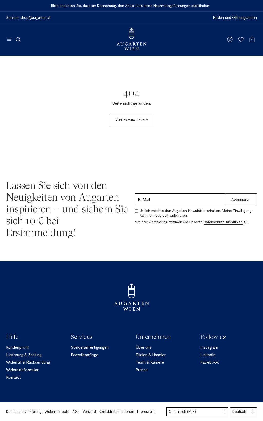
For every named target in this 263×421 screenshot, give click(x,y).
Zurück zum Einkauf (132, 120)
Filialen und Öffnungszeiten (235, 17)
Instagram (209, 347)
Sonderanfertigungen (90, 347)
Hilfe (12, 337)
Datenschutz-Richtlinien (223, 222)
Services (81, 337)
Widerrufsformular (22, 369)
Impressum (146, 411)
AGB (76, 411)
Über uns (143, 347)
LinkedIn (207, 354)
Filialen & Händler (151, 354)
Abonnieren (240, 199)
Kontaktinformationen (116, 411)
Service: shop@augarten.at (28, 17)
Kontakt (13, 376)
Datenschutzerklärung (24, 411)
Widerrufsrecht (57, 411)
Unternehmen (153, 337)
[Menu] (9, 39)
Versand (89, 411)
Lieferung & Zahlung (24, 354)
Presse (142, 369)
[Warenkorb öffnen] (252, 39)
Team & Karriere (150, 362)
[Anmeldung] (230, 39)
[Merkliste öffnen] (241, 39)
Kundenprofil (17, 347)
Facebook (209, 362)
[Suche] (18, 39)
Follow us (213, 337)
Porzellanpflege (84, 354)
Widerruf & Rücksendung (28, 362)
